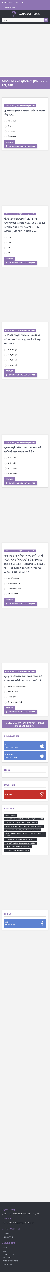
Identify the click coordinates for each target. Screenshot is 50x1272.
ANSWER (9, 142)
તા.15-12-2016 (12, 463)
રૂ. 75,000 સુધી (12, 360)
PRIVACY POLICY (8, 1254)
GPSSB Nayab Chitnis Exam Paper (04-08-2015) (20, 839)
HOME (4, 2)
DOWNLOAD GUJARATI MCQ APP (22, 146)
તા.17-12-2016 (12, 468)
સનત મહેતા (11, 131)
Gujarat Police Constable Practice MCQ (18, 847)
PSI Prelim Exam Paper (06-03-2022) (17, 850)
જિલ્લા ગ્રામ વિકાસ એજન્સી (17, 686)
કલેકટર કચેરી (12, 697)
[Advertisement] (25, 50)
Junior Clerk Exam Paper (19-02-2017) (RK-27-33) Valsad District (23, 834)
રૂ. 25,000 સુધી (12, 365)
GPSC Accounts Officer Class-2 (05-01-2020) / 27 (21, 823)
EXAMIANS (6, 1234)
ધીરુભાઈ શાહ (12, 136)
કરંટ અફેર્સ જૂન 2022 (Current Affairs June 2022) (20, 843)
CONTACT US (19, 2)
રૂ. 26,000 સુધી (12, 355)
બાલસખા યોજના (13, 594)
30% (9, 248)
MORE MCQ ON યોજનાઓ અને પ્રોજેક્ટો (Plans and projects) (25, 724)
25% (9, 253)
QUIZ (10, 2)
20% (9, 242)
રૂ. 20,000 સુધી (12, 350)
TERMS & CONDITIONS (10, 1261)
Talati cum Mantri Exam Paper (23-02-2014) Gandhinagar (23, 826)
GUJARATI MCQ (29, 13)
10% (9, 237)
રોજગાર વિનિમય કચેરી (15, 702)
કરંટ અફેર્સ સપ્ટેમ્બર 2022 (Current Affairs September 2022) (24, 819)
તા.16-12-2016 (12, 473)
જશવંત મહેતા (12, 121)
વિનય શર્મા (11, 126)
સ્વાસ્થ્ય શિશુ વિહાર (14, 583)
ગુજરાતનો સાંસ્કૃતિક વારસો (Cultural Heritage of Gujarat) (22, 830)
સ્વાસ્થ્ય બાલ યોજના (14, 589)
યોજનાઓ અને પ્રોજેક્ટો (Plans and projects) (20, 106)
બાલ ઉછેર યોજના (13, 578)
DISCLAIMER (7, 1258)
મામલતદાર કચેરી (13, 692)
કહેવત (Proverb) (10, 815)
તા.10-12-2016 (12, 458)
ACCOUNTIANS (8, 1237)
